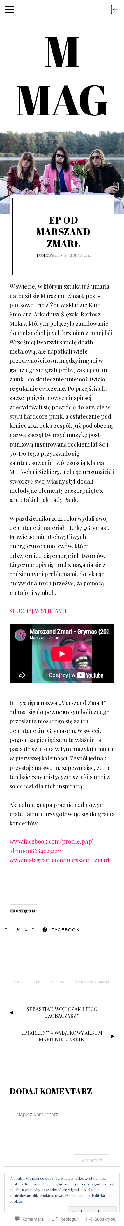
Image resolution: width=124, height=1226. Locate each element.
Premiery (44, 255)
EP (38, 981)
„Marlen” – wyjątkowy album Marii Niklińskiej (62, 1036)
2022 (20, 981)
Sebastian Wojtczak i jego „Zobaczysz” (62, 1012)
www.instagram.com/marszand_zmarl (60, 860)
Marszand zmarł (92, 981)
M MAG (57, 981)
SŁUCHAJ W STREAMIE (39, 611)
